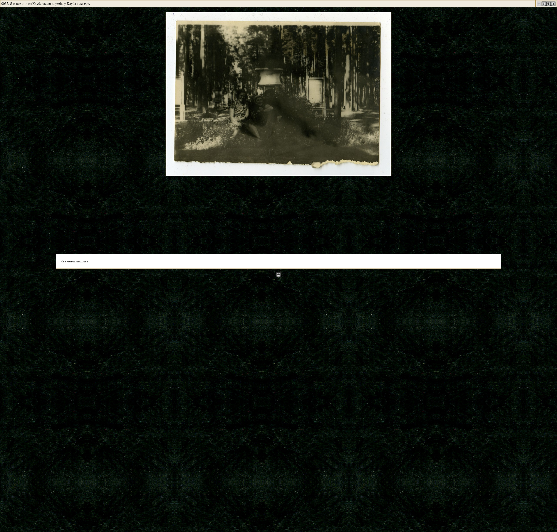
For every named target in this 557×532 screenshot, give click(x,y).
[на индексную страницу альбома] (544, 5)
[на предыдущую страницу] (548, 5)
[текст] (539, 5)
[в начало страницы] (278, 275)
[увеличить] (278, 174)
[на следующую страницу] (553, 5)
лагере (84, 3)
